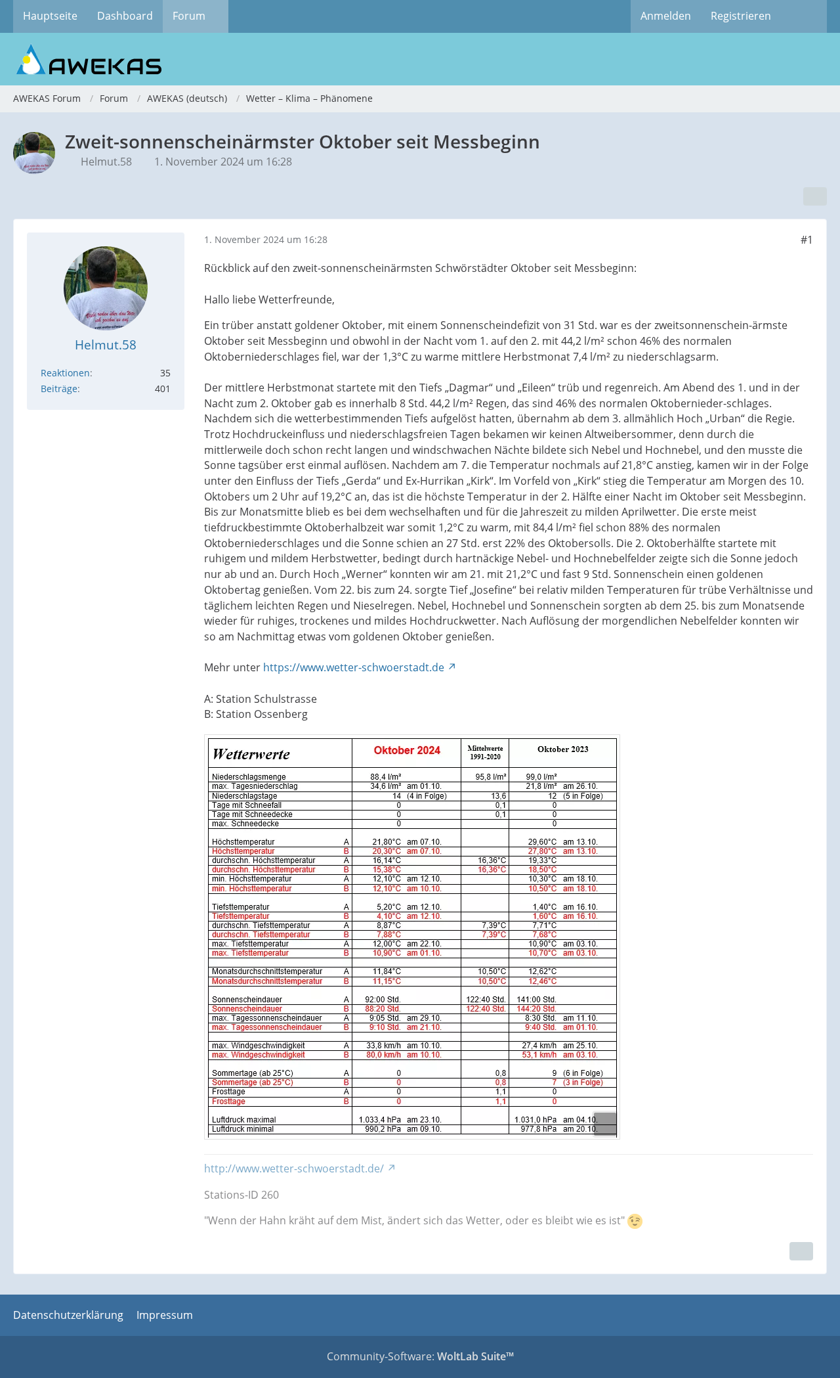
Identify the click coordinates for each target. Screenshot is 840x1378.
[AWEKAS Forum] (420, 59)
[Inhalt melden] (801, 1251)
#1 (807, 240)
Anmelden (665, 16)
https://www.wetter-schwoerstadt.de (353, 667)
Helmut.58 (106, 161)
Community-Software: (420, 1356)
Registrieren (741, 16)
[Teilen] (815, 196)
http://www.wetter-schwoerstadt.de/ (294, 1168)
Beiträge (59, 388)
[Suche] (804, 16)
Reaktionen (65, 373)
